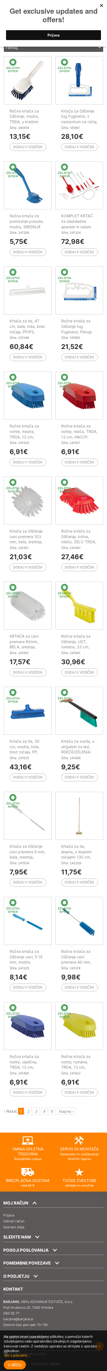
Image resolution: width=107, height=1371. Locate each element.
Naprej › (66, 1111)
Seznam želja (13, 1227)
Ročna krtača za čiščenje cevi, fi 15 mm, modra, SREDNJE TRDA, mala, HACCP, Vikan (27, 962)
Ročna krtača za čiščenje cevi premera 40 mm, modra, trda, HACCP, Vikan (76, 962)
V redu (15, 1364)
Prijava (8, 1215)
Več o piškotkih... (17, 1355)
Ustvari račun (13, 1221)
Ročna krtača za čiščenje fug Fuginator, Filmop (76, 326)
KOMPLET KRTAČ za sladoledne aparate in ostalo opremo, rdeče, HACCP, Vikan (77, 226)
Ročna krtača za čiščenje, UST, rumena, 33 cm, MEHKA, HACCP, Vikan (76, 647)
